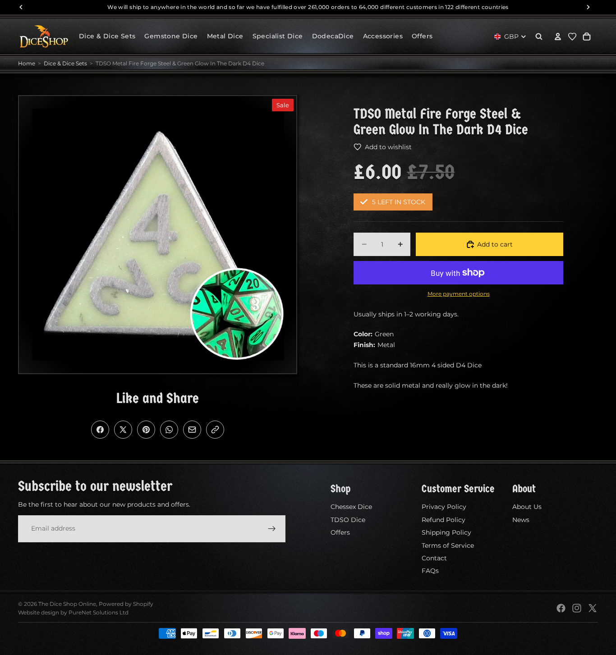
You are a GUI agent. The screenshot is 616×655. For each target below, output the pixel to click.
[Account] (558, 36)
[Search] (539, 36)
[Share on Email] (192, 430)
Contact (434, 558)
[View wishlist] (572, 36)
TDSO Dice (348, 520)
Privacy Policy (444, 507)
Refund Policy (443, 520)
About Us (527, 507)
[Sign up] (271, 528)
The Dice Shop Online (67, 603)
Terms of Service (448, 545)
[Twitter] (592, 608)
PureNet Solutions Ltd (99, 612)
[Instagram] (576, 608)
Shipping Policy (446, 532)
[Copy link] (215, 430)
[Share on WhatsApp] (169, 430)
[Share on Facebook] (100, 430)
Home (26, 63)
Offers (340, 532)
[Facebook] (561, 608)
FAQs (430, 571)
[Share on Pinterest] (146, 430)
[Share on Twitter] (123, 430)
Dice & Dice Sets (65, 63)
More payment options (459, 294)
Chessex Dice (351, 507)
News (520, 520)
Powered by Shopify (126, 603)
